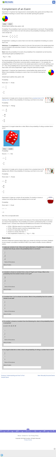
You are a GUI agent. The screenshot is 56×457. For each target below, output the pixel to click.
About (19, 435)
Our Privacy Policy (33, 435)
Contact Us (25, 435)
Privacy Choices (28, 440)
